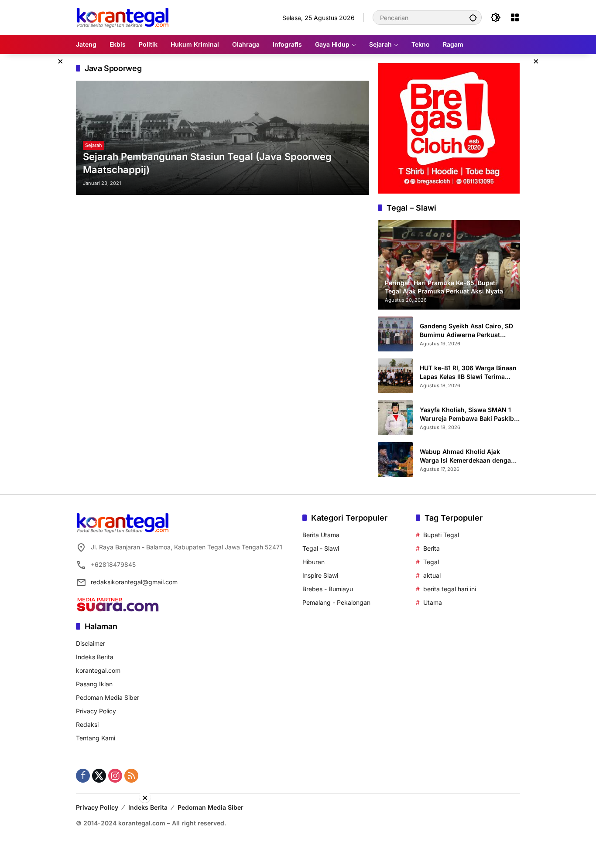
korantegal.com (98, 670)
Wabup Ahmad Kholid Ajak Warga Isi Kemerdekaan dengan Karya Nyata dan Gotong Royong (469, 456)
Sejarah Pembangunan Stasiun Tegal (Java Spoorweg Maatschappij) (207, 163)
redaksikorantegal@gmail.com (134, 582)
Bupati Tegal (441, 534)
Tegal (431, 562)
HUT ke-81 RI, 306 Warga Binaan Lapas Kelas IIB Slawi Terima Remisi (468, 372)
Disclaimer (90, 643)
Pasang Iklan (94, 684)
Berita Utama (320, 534)
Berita (431, 548)
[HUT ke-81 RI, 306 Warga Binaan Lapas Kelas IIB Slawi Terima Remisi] (395, 375)
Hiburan (313, 562)
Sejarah (93, 145)
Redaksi (87, 724)
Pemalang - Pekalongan (336, 602)
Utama (432, 602)
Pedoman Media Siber (107, 697)
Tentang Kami (95, 738)
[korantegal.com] (122, 16)
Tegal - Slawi (320, 548)
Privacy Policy (96, 711)
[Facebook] (83, 776)
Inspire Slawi (320, 575)
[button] (473, 17)
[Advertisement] (298, 823)
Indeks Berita (94, 657)
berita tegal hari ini (449, 589)
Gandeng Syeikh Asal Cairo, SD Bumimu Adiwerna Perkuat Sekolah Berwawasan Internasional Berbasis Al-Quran (468, 330)
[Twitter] (99, 776)
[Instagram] (115, 776)
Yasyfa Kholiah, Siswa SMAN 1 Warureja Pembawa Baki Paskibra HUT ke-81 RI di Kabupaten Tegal (470, 414)
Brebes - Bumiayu (327, 589)
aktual (432, 575)
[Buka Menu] (515, 17)
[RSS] (131, 776)
